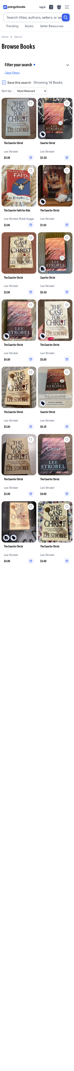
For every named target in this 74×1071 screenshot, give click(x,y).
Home (5, 36)
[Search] (66, 17)
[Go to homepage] (14, 7)
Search (18, 36)
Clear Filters (12, 72)
